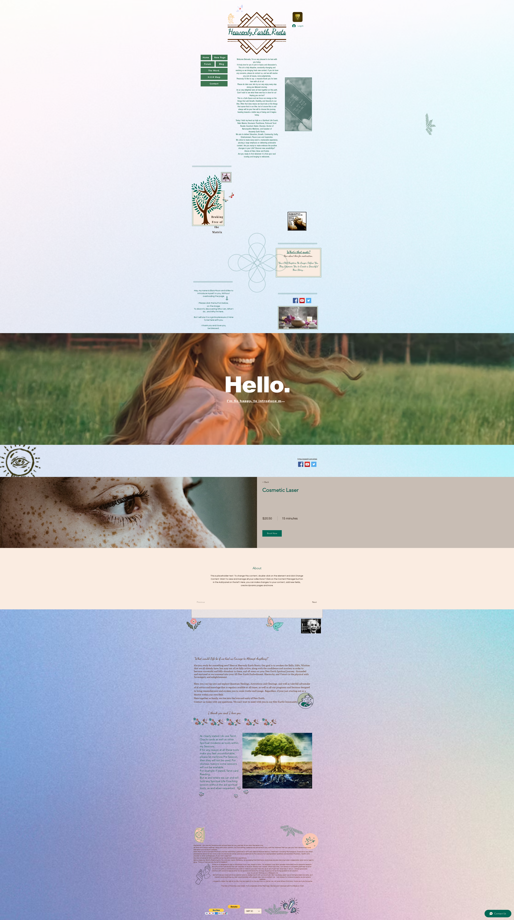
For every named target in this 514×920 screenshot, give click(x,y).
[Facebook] (295, 300)
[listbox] (253, 911)
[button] (272, 533)
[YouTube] (302, 300)
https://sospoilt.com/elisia (307, 459)
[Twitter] (308, 300)
